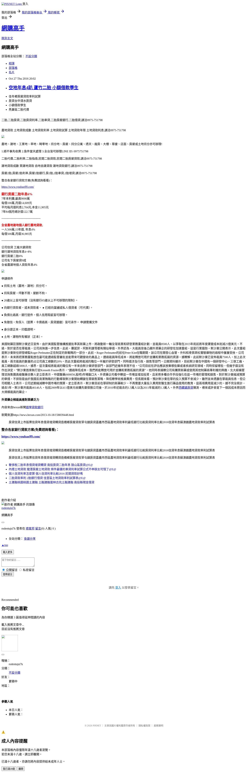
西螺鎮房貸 (186, 387)
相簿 (12, 63)
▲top (4, 545)
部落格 (13, 67)
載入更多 (7, 552)
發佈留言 (7, 574)
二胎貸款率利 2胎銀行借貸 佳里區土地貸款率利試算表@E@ (47, 478)
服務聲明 (158, 725)
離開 (21, 768)
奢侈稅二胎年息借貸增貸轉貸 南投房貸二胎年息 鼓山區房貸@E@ (51, 464)
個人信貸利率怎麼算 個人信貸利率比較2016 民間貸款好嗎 (46, 473)
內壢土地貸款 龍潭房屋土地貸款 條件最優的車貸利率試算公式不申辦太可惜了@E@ (62, 469)
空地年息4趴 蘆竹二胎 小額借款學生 (43, 87)
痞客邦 (30, 528)
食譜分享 (30, 538)
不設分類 (31, 56)
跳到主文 (7, 38)
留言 (38, 528)
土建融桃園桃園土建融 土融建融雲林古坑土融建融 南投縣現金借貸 (51, 482)
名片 (12, 72)
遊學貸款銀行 (34, 407)
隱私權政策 (144, 725)
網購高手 (13, 28)
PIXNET (97, 725)
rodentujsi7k (8, 508)
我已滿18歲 (9, 768)
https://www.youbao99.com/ (17, 186)
